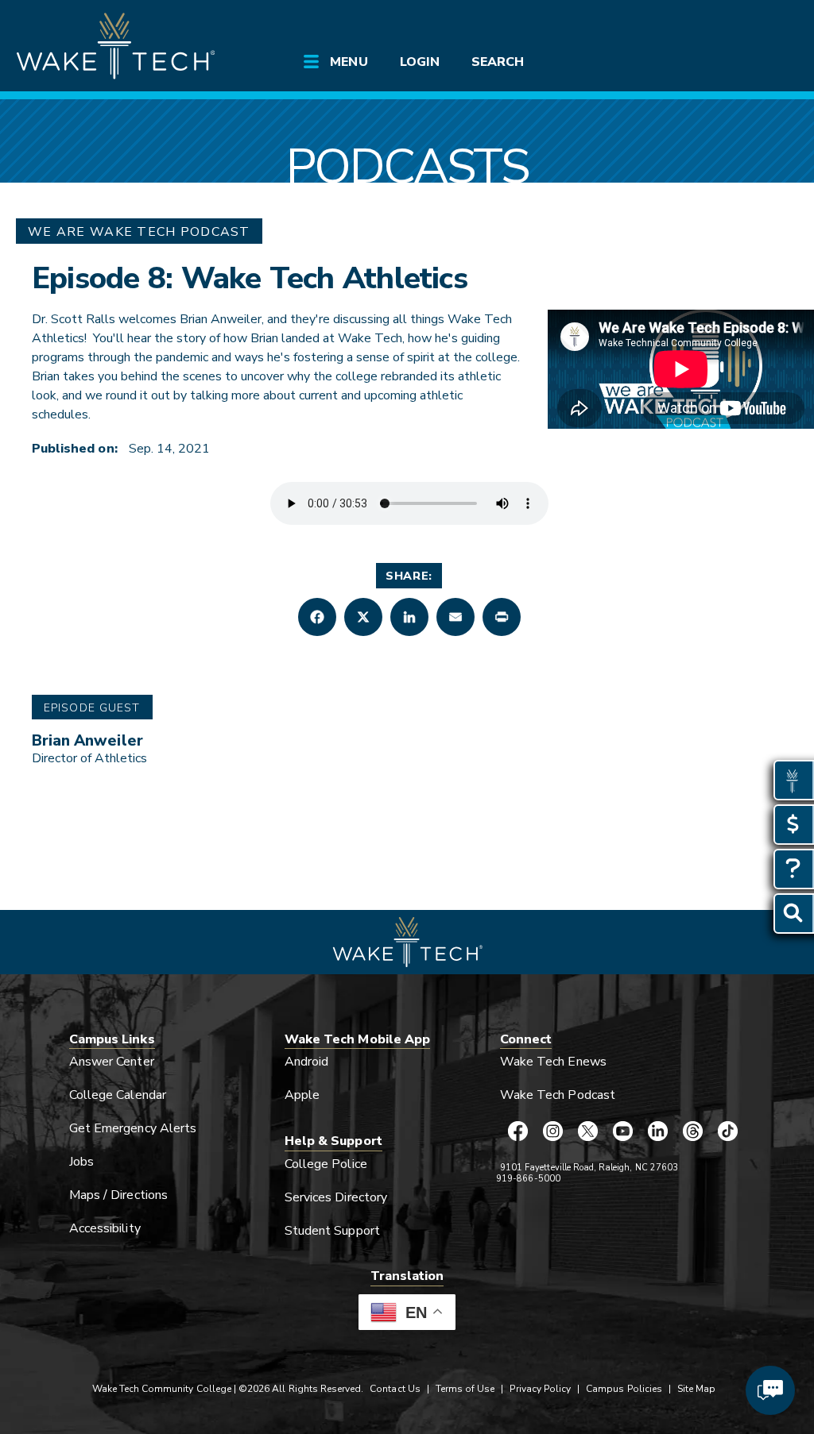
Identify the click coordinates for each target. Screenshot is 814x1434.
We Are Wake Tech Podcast (139, 232)
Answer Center (111, 1061)
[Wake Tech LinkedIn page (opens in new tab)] (657, 1131)
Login (420, 62)
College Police (326, 1164)
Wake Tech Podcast (557, 1095)
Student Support (332, 1230)
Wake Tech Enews (553, 1061)
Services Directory (336, 1197)
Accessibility (105, 1228)
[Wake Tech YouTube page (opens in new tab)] (622, 1131)
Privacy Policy (540, 1388)
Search (497, 62)
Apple (302, 1095)
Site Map (696, 1388)
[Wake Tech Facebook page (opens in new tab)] (517, 1131)
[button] (317, 617)
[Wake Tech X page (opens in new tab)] (587, 1131)
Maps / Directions (118, 1195)
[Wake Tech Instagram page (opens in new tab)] (552, 1131)
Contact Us (395, 1388)
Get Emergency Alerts (132, 1128)
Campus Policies (624, 1388)
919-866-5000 (528, 1179)
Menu (348, 62)
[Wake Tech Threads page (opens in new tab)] (692, 1131)
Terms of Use (465, 1388)
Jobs (81, 1161)
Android (306, 1061)
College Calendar (117, 1095)
